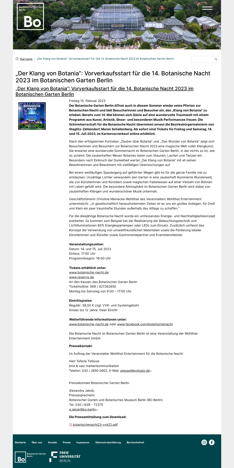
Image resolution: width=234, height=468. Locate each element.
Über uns (37, 442)
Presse (67, 442)
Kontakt (52, 442)
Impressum (83, 442)
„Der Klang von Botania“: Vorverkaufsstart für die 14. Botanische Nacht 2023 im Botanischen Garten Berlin (105, 91)
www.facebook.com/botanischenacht (145, 324)
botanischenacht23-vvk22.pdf (95, 424)
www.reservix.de (81, 277)
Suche (215, 59)
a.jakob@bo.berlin (82, 409)
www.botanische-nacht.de (89, 272)
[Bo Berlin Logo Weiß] (31, 456)
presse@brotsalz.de (135, 370)
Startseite (26, 59)
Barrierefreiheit (135, 442)
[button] (207, 8)
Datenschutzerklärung (108, 442)
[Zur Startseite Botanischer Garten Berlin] (30, 16)
